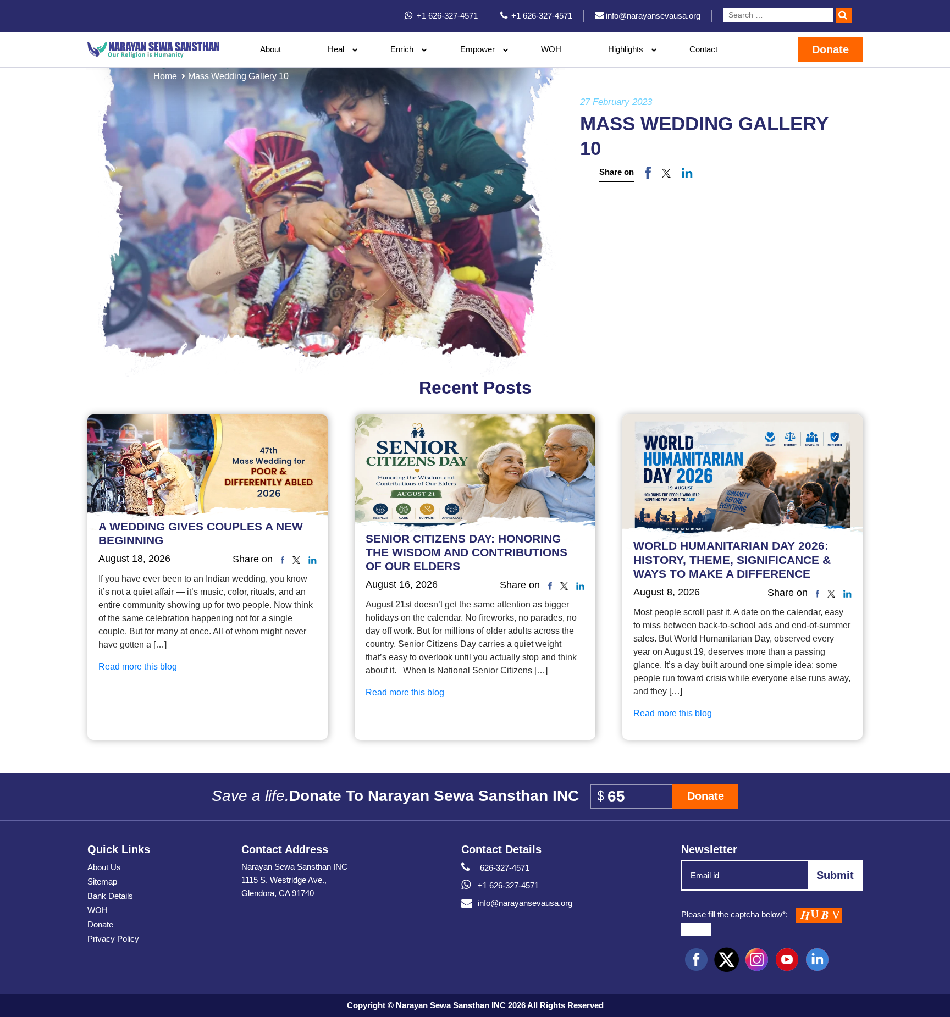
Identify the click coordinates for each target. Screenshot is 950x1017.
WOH (551, 49)
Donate (830, 49)
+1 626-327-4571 (508, 885)
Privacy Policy (113, 938)
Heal (336, 49)
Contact (703, 49)
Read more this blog (137, 666)
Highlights (625, 49)
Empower (477, 49)
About (270, 49)
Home (165, 76)
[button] (666, 172)
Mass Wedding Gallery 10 (238, 76)
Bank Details (110, 895)
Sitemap (102, 881)
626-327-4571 (503, 867)
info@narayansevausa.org (525, 903)
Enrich (401, 49)
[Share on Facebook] (648, 172)
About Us (104, 867)
